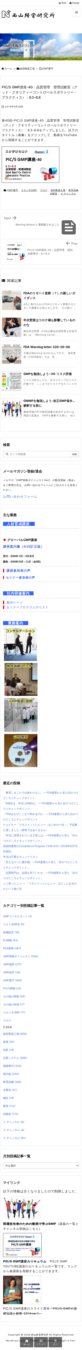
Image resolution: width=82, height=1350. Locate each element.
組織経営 (11, 932)
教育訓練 (73, 190)
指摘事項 (12, 1065)
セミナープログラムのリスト (27, 607)
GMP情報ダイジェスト (20, 956)
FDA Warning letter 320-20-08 (46, 347)
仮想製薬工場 (27, 68)
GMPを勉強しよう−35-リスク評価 (47, 374)
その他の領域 (14, 1004)
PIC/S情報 (12, 988)
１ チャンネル (13, 1122)
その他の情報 (14, 996)
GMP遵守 (48, 68)
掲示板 (11, 1073)
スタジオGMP (29, 190)
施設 (8, 1097)
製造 (9, 1105)
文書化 (10, 1089)
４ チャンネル (68, 193)
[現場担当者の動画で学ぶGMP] (22, 1207)
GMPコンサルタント (17, 916)
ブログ (43, 190)
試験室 (53, 193)
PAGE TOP (76, 1305)
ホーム (8, 68)
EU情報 (10, 940)
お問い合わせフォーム (20, 496)
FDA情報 (12, 948)
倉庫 (8, 1041)
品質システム (15, 1057)
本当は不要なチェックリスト (20, 856)
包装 (8, 1049)
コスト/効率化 (13, 924)
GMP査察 (12, 964)
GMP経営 (11, 972)
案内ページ (14, 602)
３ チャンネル (13, 1130)
